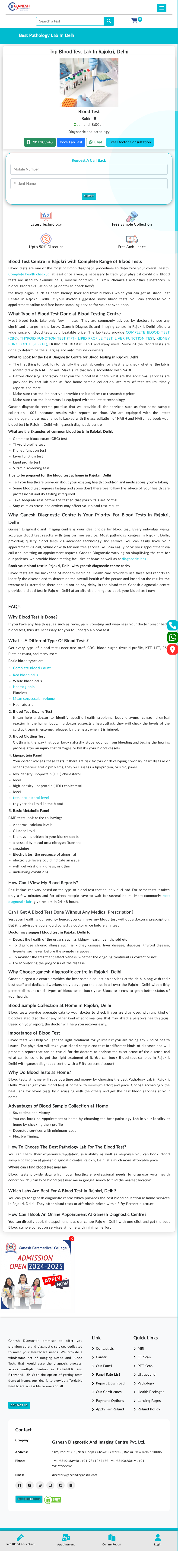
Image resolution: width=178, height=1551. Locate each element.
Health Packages (151, 1392)
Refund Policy (149, 1409)
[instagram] (40, 1485)
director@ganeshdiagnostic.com (74, 1475)
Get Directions (29, 1499)
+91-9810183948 (66, 1461)
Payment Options (110, 1401)
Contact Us (19, 1405)
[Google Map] (172, 651)
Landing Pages (149, 1401)
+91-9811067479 (95, 1461)
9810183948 (41, 142)
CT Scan (144, 1357)
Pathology (146, 1383)
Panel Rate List (108, 1374)
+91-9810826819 (123, 1461)
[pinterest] (61, 1485)
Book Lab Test (71, 142)
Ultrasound (147, 1374)
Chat (97, 142)
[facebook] (19, 1485)
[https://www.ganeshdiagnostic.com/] (19, 6)
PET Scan (145, 1366)
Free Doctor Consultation (130, 142)
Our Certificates (109, 1392)
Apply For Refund (110, 1409)
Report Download (110, 1383)
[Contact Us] (173, 627)
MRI (141, 1348)
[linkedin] (71, 1485)
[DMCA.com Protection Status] (52, 1499)
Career (101, 1357)
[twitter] (30, 1485)
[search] (109, 21)
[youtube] (50, 1485)
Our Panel (104, 1366)
